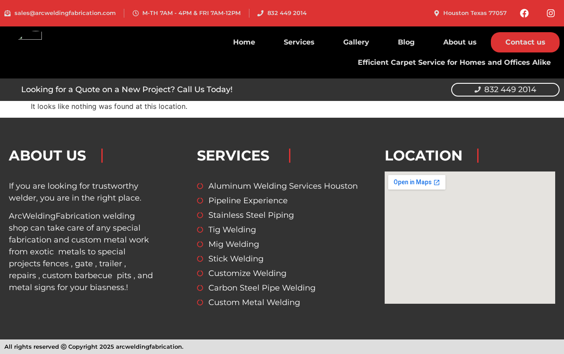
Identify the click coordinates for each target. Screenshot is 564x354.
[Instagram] (551, 13)
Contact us (525, 42)
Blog (406, 42)
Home (244, 42)
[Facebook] (524, 13)
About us (460, 42)
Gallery (356, 42)
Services (299, 42)
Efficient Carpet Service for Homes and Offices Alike (454, 62)
